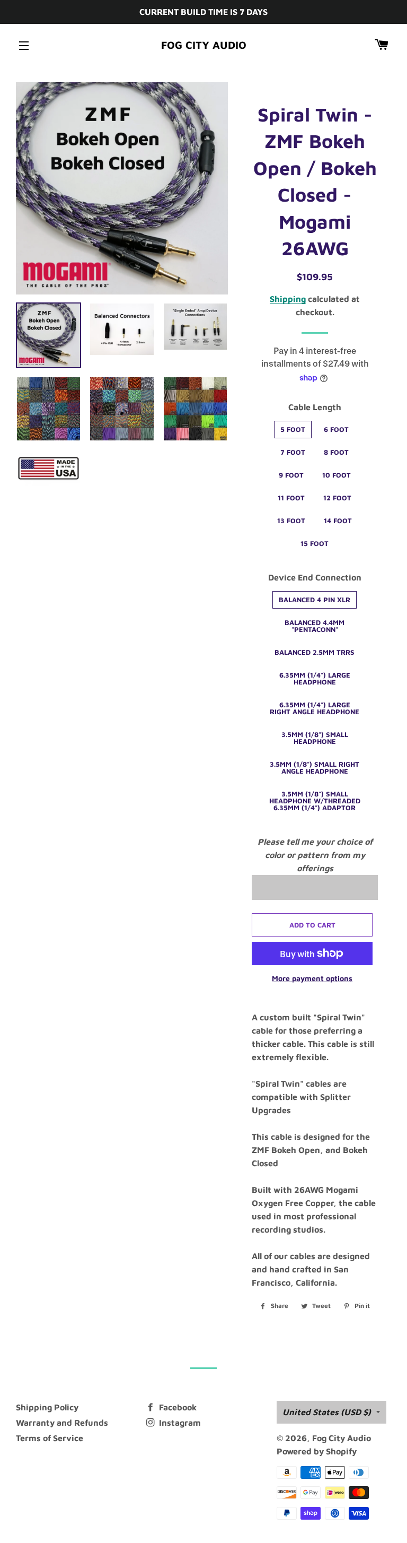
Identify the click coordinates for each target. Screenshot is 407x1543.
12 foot (337, 497)
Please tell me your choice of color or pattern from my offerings (315, 855)
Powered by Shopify (317, 1451)
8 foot (336, 452)
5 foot (292, 429)
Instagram (179, 1422)
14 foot (338, 520)
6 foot (336, 429)
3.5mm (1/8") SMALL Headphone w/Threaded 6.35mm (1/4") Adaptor (314, 801)
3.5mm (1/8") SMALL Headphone (314, 738)
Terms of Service (49, 1438)
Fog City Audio (203, 45)
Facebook (177, 1407)
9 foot (291, 475)
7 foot (292, 452)
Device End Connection (314, 577)
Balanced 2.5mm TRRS (315, 652)
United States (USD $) (326, 1412)
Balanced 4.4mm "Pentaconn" (314, 626)
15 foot (314, 543)
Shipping (288, 299)
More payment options (312, 978)
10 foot (336, 475)
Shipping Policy (47, 1407)
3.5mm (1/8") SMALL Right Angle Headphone (314, 767)
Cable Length (314, 407)
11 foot (291, 497)
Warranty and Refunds (62, 1422)
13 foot (291, 520)
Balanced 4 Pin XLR (314, 599)
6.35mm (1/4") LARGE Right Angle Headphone (314, 708)
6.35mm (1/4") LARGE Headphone (314, 678)
